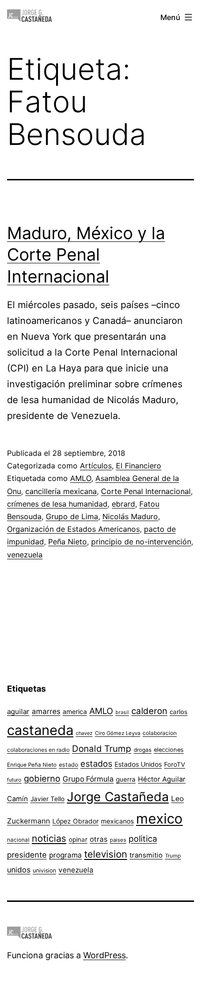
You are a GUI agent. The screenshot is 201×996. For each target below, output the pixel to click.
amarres (46, 711)
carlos (178, 711)
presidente (27, 854)
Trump (173, 855)
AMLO (80, 478)
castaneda (40, 730)
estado (68, 764)
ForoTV (174, 764)
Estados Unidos (138, 764)
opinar (78, 839)
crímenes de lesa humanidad (57, 503)
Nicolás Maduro (130, 516)
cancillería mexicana (61, 491)
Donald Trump (101, 748)
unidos (18, 869)
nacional (18, 840)
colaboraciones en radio (38, 749)
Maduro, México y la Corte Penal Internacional (86, 255)
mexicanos (117, 821)
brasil (122, 712)
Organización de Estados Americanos (73, 529)
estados (96, 763)
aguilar (18, 711)
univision (44, 870)
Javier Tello (47, 799)
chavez (84, 733)
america (75, 711)
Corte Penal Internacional (146, 491)
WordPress (104, 955)
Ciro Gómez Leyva (117, 733)
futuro (14, 779)
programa (65, 855)
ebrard (123, 503)
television (105, 854)
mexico (159, 819)
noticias (49, 838)
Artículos (96, 465)
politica (143, 839)
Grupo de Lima (72, 516)
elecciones (169, 749)
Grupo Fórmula (88, 779)
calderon (149, 711)
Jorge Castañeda (118, 796)
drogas (142, 750)
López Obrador (75, 821)
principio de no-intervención (141, 541)
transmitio (146, 855)
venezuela (25, 554)
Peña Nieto (67, 541)
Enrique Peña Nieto (32, 765)
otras (99, 839)
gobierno (42, 778)
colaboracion (160, 732)
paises (118, 840)
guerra (126, 779)
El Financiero (138, 465)
